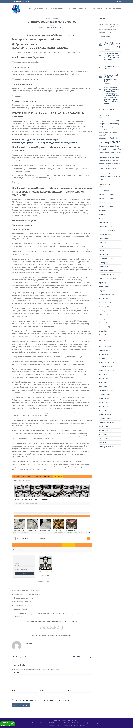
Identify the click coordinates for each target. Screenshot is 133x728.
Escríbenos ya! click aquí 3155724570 (6, 723)
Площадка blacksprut (81, 657)
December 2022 (104, 358)
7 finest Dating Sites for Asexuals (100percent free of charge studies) (112, 45)
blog (100, 218)
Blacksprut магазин (22, 657)
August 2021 (103, 402)
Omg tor (111, 124)
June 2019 (102, 434)
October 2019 (104, 418)
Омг (100, 152)
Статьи (101, 331)
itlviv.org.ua (103, 263)
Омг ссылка (103, 327)
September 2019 (105, 422)
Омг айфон (104, 152)
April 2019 (102, 442)
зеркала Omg (102, 163)
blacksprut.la (71, 35)
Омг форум (102, 160)
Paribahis (102, 299)
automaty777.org (105, 206)
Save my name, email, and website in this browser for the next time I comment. (42, 700)
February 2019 (104, 447)
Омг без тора (117, 152)
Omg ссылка (111, 142)
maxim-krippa (104, 287)
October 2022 (104, 366)
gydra (103, 121)
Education (102, 242)
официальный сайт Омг (105, 173)
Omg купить (109, 129)
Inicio (30, 9)
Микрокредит (104, 319)
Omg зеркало (106, 127)
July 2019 (102, 430)
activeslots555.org (105, 194)
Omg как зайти (102, 129)
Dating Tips (103, 238)
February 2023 (104, 350)
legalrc (101, 283)
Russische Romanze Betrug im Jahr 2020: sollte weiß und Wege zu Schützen (111, 57)
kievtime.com (103, 266)
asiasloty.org (103, 202)
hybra (109, 121)
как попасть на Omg (115, 165)
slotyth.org (102, 307)
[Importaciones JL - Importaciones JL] (16, 9)
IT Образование (105, 258)
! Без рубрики (104, 190)
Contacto (117, 9)
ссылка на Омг (107, 176)
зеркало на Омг (110, 163)
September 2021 (105, 398)
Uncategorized (104, 311)
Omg (117, 121)
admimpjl (62, 28)
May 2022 (102, 386)
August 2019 (103, 426)
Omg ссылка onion (106, 146)
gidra (100, 121)
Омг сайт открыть (114, 154)
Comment (16, 672)
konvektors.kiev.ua (105, 271)
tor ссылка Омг (114, 149)
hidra (106, 121)
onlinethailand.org (105, 295)
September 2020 (105, 414)
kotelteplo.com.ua (105, 274)
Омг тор (117, 157)
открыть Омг (110, 171)
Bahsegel (102, 210)
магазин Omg (102, 168)
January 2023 (103, 354)
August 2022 (103, 374)
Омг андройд (110, 152)
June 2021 (102, 410)
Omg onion (103, 124)
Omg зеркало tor (114, 127)
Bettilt (101, 214)
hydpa (112, 121)
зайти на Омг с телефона (111, 160)
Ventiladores (90, 9)
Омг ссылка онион (106, 157)
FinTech (101, 250)
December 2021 (104, 390)
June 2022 (102, 382)
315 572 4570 (26, 1)
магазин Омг (109, 168)
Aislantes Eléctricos (58, 9)
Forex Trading (104, 254)
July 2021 (102, 406)
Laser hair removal (52, 18)
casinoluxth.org (104, 226)
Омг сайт (106, 154)
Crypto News (103, 234)
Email (42, 690)
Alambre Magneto (76, 9)
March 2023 (103, 346)
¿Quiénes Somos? (40, 9)
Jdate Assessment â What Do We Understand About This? (111, 78)
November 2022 (104, 362)
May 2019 (102, 438)
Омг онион (101, 154)
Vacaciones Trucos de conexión (111, 67)
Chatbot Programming (107, 230)
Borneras (101, 9)
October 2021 (104, 394)
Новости (102, 323)
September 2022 (105, 370)
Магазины (102, 315)
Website (70, 690)
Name (14, 690)
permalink (69, 635)
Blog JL (108, 9)
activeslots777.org (105, 198)
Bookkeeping (103, 222)
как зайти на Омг (105, 165)
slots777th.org (104, 303)
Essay (101, 246)
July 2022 (102, 378)
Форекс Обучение (105, 335)
